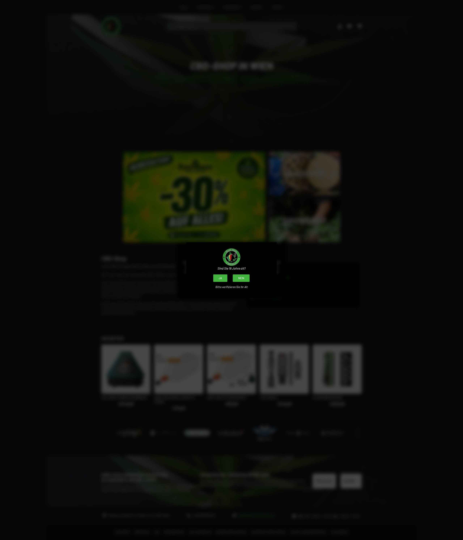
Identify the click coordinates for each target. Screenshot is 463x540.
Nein (241, 278)
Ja (220, 278)
